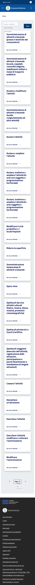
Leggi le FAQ (6, 550)
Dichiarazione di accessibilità (12, 532)
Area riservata (7, 517)
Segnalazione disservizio (10, 562)
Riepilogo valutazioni (9, 558)
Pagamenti (6, 554)
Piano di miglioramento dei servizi (13, 565)
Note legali (6, 528)
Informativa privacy (9, 524)
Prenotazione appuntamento (12, 539)
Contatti (5, 536)
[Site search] (31, 8)
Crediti (5, 521)
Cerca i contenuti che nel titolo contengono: (9, 28)
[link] (14, 50)
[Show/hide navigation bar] (2, 8)
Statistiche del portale (10, 547)
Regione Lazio (6, 2)
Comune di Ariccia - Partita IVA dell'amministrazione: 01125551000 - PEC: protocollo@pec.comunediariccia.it (16, 572)
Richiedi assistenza (9, 543)
